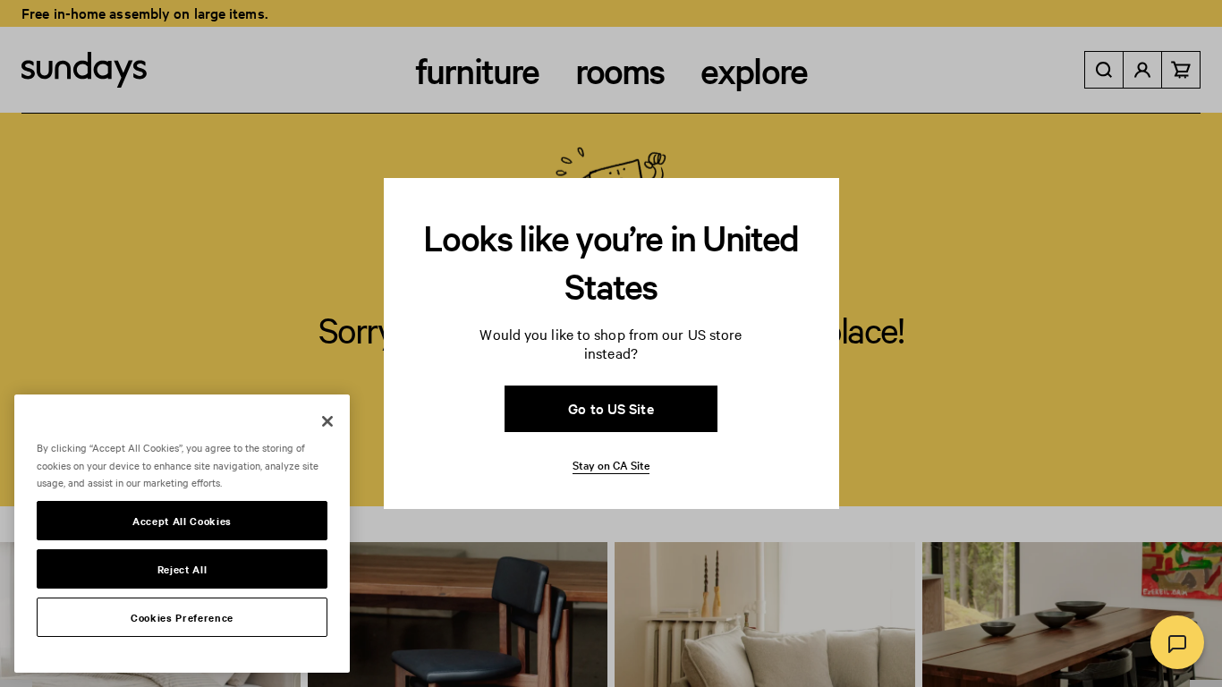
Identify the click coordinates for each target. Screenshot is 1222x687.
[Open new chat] (1177, 642)
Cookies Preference (182, 617)
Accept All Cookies (182, 520)
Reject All (182, 569)
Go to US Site (610, 408)
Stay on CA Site (611, 464)
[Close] (327, 421)
